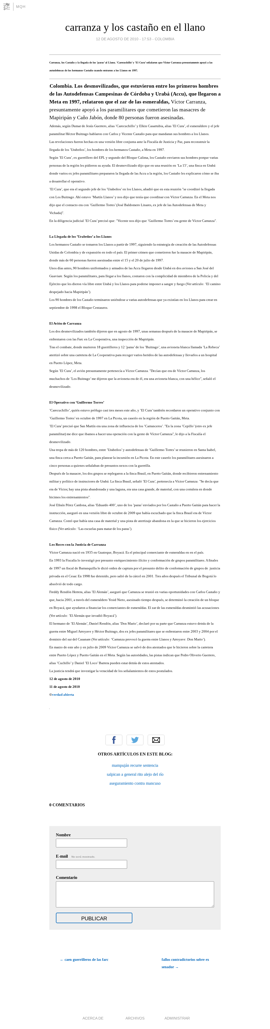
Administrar (177, 1018)
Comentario (66, 877)
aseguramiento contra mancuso (135, 783)
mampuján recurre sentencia (135, 765)
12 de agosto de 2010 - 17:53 (123, 39)
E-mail (75, 856)
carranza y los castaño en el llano (135, 27)
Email (156, 740)
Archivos (135, 1018)
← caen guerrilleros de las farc (84, 960)
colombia (164, 39)
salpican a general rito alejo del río (135, 774)
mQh (21, 6)
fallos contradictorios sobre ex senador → (185, 963)
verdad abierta (63, 695)
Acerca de (93, 1018)
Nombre (63, 835)
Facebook (113, 740)
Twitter (135, 740)
